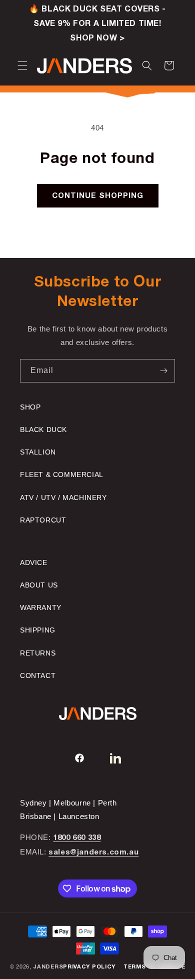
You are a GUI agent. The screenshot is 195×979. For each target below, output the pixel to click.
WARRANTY (41, 608)
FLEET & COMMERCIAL (62, 474)
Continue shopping (98, 196)
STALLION (38, 452)
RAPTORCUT (43, 520)
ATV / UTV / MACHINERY (63, 498)
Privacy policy (89, 967)
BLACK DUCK (43, 430)
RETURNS (38, 653)
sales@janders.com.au (93, 852)
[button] (23, 65)
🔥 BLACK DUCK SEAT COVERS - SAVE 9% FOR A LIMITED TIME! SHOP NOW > (97, 24)
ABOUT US (39, 585)
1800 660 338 (76, 838)
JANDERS (48, 967)
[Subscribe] (163, 370)
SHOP (30, 407)
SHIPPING (38, 630)
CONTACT (38, 676)
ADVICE (34, 562)
